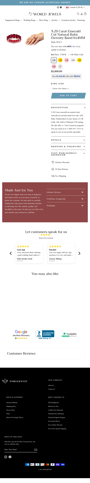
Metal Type (67, 54)
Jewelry (55, 20)
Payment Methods (11, 402)
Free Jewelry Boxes (54, 421)
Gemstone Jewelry (68, 20)
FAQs (8, 413)
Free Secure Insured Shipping (57, 428)
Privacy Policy (10, 410)
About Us (51, 385)
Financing (81, 20)
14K (54, 60)
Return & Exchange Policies (14, 417)
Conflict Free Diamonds (55, 410)
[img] (46, 235)
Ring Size (57, 83)
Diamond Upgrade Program (56, 417)
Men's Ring (43, 20)
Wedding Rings (29, 20)
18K (73, 60)
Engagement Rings (12, 20)
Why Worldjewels (53, 402)
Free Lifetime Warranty (55, 425)
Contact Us (51, 389)
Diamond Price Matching (56, 413)
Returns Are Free (53, 406)
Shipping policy (11, 406)
